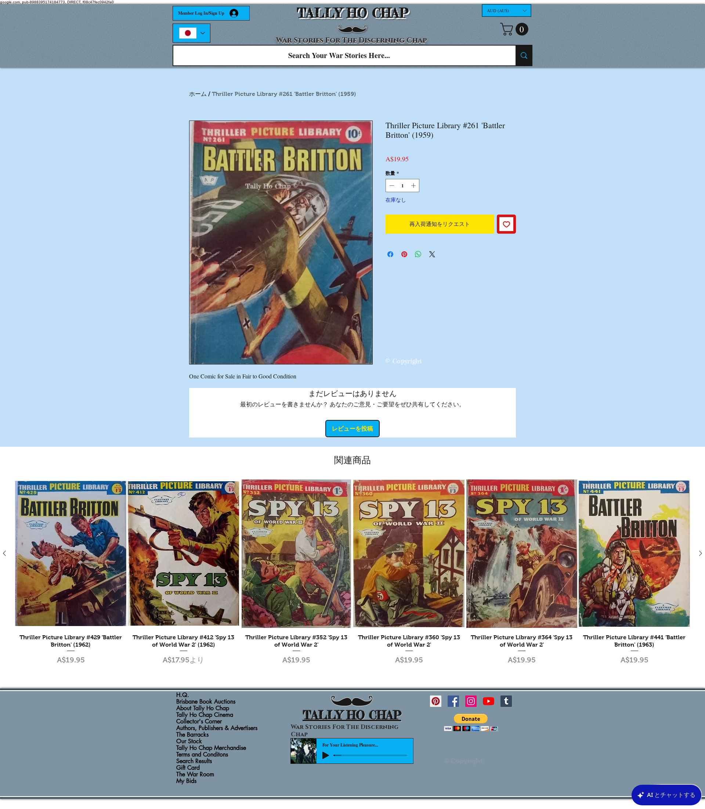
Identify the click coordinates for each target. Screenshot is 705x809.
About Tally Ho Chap (202, 708)
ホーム (198, 94)
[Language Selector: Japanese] (191, 33)
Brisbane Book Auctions (205, 701)
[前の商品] (4, 553)
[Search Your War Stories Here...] (524, 55)
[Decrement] (391, 185)
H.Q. (182, 695)
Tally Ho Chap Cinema (204, 715)
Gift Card (188, 768)
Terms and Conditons (202, 754)
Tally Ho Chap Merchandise (211, 748)
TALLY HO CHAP (352, 13)
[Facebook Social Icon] (453, 701)
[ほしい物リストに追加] (506, 224)
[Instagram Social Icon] (471, 701)
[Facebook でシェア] (390, 254)
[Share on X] (432, 254)
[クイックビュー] (70, 553)
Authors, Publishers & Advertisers (216, 728)
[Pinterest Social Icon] (435, 701)
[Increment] (414, 185)
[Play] (325, 755)
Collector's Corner (199, 721)
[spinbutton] (402, 185)
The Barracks (192, 734)
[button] (506, 10)
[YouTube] (488, 701)
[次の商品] (700, 553)
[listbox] (506, 10)
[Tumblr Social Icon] (506, 701)
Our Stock (189, 741)
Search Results (194, 761)
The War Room (195, 774)
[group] (352, 573)
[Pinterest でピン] (404, 254)
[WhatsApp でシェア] (418, 254)
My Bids (186, 781)
